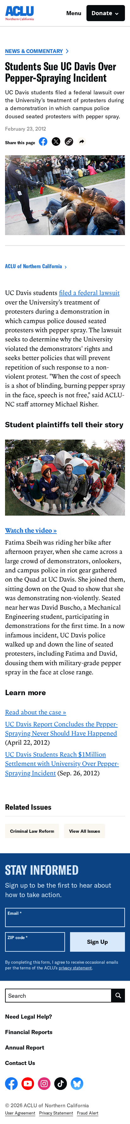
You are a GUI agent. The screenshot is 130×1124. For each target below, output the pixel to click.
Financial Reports (28, 1031)
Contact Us (20, 1062)
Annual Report (24, 1047)
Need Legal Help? (28, 1016)
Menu (73, 12)
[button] (69, 142)
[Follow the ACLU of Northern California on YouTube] (27, 1084)
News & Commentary (34, 51)
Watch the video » (31, 530)
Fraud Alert (87, 1112)
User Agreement (20, 1112)
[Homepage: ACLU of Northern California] (27, 13)
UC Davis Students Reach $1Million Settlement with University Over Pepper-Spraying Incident (62, 763)
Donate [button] (102, 13)
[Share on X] (56, 143)
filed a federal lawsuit (89, 292)
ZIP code (17, 937)
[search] (118, 996)
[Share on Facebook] (43, 143)
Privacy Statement (56, 1112)
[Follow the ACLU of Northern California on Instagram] (44, 1084)
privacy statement (75, 967)
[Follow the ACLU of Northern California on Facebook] (11, 1084)
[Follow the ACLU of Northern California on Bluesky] (77, 1084)
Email (14, 913)
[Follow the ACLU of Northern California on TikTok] (60, 1084)
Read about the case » (35, 712)
